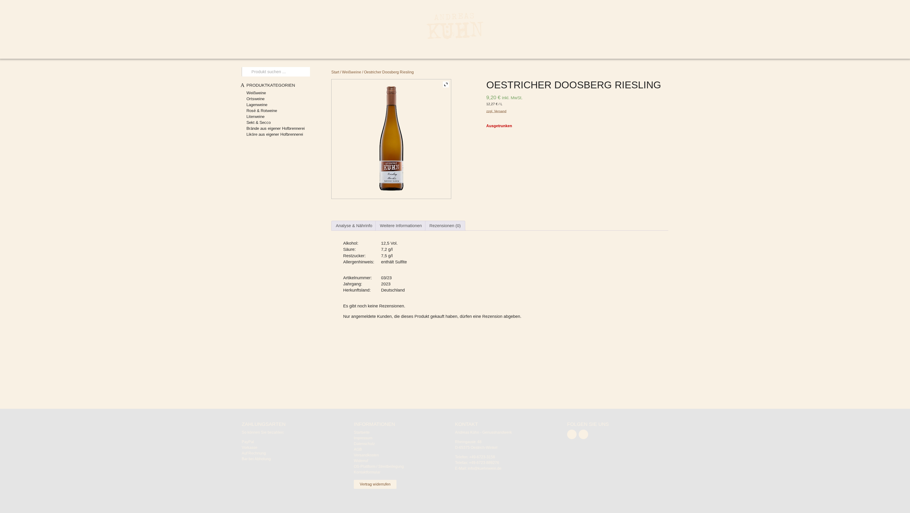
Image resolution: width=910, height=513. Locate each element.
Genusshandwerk (400, 53)
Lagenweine (256, 105)
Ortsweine (255, 99)
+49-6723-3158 (482, 457)
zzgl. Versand (496, 111)
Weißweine (256, 93)
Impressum (363, 438)
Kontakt (550, 53)
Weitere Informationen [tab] (401, 225)
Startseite (362, 432)
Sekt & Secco (258, 122)
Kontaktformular (367, 472)
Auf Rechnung (254, 453)
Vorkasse (249, 448)
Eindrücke (484, 53)
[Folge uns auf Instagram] (583, 434)
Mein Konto (810, 4)
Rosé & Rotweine (261, 110)
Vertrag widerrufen (375, 484)
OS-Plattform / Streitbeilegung (379, 466)
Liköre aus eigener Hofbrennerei (274, 134)
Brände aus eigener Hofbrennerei (275, 128)
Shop (518, 53)
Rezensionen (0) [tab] (445, 225)
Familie (447, 53)
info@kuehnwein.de (484, 468)
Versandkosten (366, 455)
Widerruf (361, 461)
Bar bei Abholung (256, 459)
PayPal (248, 442)
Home (356, 53)
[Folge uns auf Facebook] (572, 434)
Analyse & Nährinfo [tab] (354, 225)
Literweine (255, 116)
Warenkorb (836, 4)
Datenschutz (364, 444)
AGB (358, 449)
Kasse (860, 4)
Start (335, 72)
